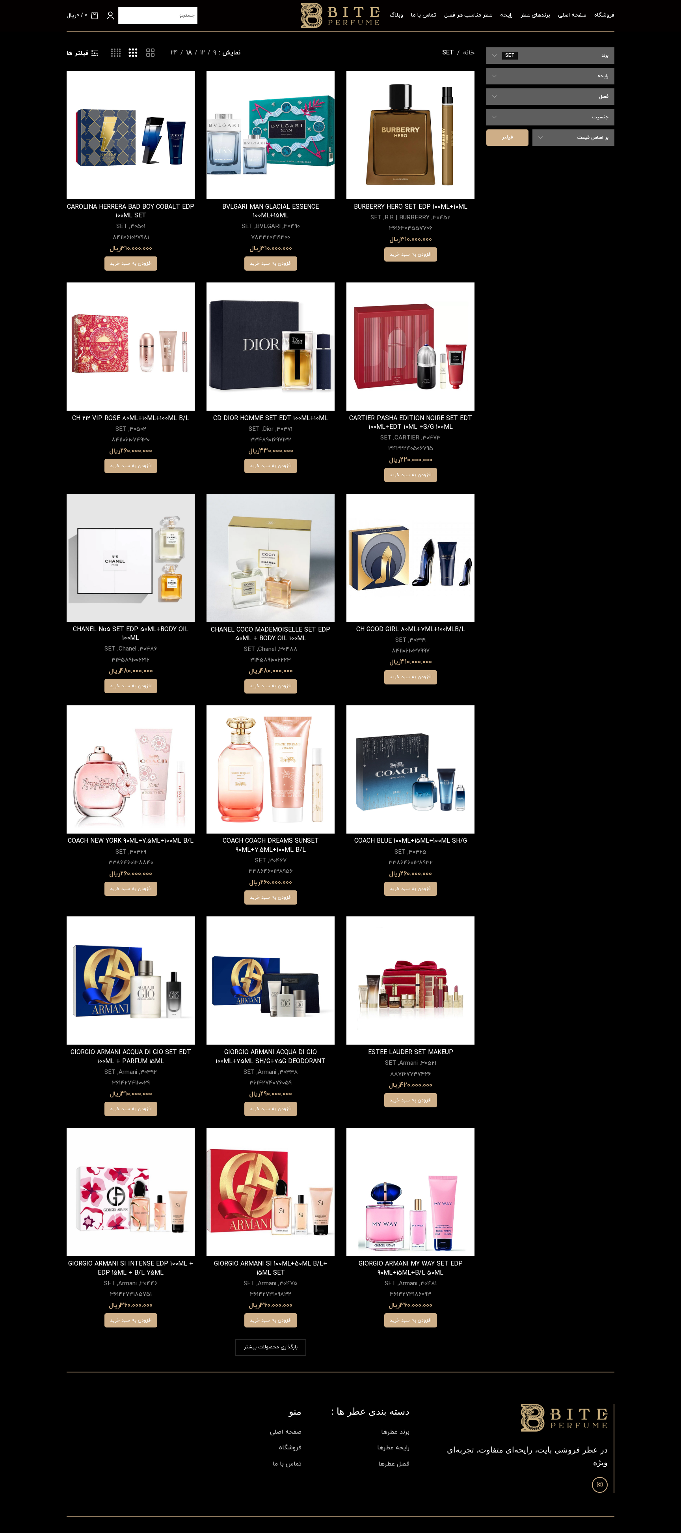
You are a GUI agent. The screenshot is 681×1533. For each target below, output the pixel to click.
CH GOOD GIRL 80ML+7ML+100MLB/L (410, 629)
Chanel (267, 649)
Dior (268, 429)
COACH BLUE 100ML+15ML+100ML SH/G (410, 841)
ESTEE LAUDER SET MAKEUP (410, 1052)
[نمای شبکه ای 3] (133, 53)
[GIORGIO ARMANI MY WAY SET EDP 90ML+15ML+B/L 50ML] (410, 1192)
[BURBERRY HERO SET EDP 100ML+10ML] (410, 135)
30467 (278, 861)
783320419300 (270, 238)
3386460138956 (271, 871)
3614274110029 (131, 1083)
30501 (137, 226)
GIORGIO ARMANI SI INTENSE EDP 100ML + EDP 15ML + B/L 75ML (130, 1268)
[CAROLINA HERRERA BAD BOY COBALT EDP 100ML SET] (131, 135)
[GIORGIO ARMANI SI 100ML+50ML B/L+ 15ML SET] (271, 1192)
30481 (429, 1284)
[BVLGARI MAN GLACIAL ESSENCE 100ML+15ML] (271, 135)
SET (375, 218)
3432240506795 (410, 449)
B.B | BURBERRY (407, 218)
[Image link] (564, 1417)
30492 (148, 1072)
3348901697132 (270, 440)
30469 (138, 852)
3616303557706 (410, 228)
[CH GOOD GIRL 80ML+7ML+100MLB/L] (410, 558)
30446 (149, 1284)
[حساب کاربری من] (110, 15)
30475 (288, 1284)
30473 (431, 438)
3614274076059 (270, 1083)
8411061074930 (131, 440)
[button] (410, 254)
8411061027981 (131, 238)
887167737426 (410, 1074)
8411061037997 (411, 651)
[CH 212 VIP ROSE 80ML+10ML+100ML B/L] (131, 346)
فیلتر (507, 137)
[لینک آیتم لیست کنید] (361, 1432)
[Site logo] (340, 15)
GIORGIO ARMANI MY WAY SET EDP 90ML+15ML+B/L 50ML (411, 1268)
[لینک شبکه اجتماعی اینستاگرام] (600, 1485)
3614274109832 (270, 1294)
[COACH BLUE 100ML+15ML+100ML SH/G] (410, 769)
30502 (138, 429)
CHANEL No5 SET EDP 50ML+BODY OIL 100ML (130, 634)
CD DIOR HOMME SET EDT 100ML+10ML (270, 418)
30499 (417, 640)
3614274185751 (131, 1294)
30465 (417, 852)
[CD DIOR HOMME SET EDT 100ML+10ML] (271, 346)
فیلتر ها (78, 53)
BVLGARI (268, 226)
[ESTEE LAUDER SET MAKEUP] (410, 980)
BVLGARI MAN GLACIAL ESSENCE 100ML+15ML (270, 211)
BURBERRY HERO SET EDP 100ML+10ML (410, 207)
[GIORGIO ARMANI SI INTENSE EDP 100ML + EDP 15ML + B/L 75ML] (131, 1192)
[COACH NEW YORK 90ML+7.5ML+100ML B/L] (131, 769)
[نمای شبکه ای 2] (150, 53)
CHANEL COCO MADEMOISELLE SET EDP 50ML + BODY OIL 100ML (270, 634)
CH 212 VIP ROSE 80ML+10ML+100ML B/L (130, 418)
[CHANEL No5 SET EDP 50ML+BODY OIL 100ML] (131, 558)
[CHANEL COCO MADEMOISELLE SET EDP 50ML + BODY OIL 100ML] (271, 558)
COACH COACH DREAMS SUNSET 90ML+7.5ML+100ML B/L (271, 845)
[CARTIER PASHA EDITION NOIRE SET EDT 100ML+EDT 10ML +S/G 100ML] (410, 346)
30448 (288, 1072)
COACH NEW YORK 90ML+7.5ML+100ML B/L (131, 841)
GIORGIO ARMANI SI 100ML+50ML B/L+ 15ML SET (270, 1268)
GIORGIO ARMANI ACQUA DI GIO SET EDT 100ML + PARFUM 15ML (131, 1057)
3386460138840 (130, 863)
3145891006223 (270, 660)
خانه (468, 53)
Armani (408, 1063)
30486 (148, 649)
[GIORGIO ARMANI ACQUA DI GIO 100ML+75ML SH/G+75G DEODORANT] (271, 980)
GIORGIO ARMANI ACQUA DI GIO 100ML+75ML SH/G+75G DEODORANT (271, 1057)
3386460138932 (411, 863)
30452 (441, 218)
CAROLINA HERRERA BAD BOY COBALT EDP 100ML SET (130, 211)
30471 (284, 429)
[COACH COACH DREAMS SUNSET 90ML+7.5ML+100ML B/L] (271, 769)
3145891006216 (131, 660)
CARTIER (406, 438)
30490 (292, 226)
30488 (288, 649)
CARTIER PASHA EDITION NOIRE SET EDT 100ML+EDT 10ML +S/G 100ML (410, 423)
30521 (428, 1063)
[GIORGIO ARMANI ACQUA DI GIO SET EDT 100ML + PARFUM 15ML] (131, 980)
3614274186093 (410, 1294)
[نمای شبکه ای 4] (116, 53)
